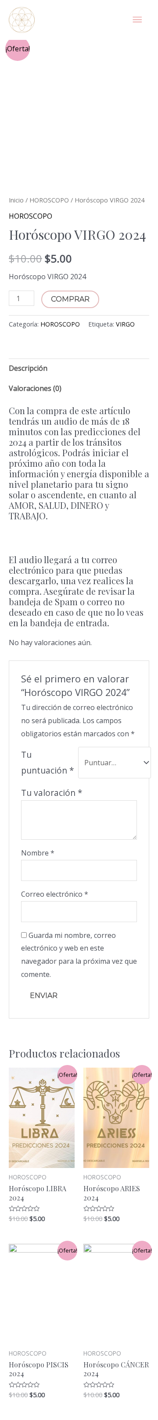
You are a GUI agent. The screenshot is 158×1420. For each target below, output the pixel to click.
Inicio (16, 199)
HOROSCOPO (49, 199)
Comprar (70, 299)
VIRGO (125, 324)
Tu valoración (52, 793)
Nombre (37, 853)
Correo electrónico (54, 894)
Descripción (28, 368)
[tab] (79, 369)
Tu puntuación (47, 762)
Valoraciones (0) (35, 388)
